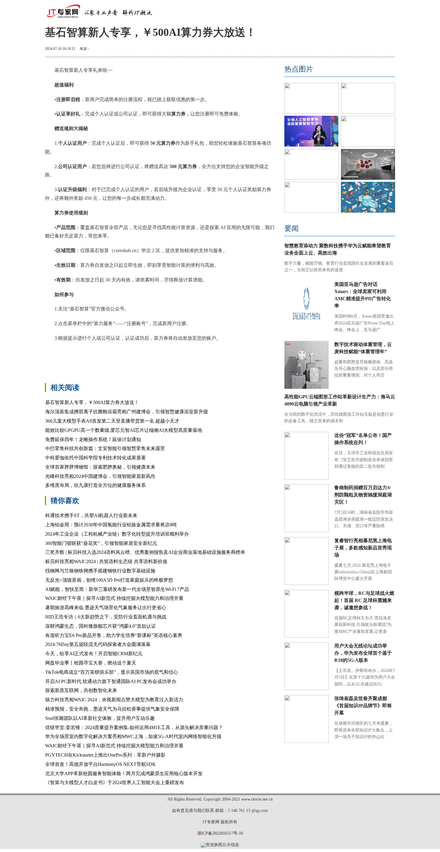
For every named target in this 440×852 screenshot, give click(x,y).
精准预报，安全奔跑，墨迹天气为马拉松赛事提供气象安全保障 (112, 708)
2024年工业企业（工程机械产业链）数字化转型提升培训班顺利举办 (117, 533)
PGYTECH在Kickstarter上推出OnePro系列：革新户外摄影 (105, 754)
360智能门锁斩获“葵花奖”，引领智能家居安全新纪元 (101, 543)
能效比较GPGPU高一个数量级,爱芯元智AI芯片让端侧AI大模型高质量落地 (123, 430)
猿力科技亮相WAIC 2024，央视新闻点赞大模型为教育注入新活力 (114, 699)
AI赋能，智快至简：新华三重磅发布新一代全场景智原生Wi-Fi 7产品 (117, 589)
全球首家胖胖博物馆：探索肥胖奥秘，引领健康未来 (100, 467)
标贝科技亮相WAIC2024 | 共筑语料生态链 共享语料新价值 (106, 561)
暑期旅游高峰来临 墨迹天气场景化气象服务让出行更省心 (105, 607)
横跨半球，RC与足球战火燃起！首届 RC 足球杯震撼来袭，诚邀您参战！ (364, 600)
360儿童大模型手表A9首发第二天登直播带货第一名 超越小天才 (112, 420)
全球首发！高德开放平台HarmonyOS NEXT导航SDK (100, 764)
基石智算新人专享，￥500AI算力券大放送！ (92, 402)
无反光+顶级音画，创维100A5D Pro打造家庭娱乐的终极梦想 (109, 580)
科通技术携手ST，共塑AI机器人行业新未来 (91, 515)
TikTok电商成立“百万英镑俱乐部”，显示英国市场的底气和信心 (111, 672)
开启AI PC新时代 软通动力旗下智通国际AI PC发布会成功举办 (110, 681)
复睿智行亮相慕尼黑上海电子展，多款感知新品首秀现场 (363, 547)
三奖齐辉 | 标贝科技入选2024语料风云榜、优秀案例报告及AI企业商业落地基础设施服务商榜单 (145, 552)
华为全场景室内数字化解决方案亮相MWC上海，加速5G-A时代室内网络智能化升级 (133, 736)
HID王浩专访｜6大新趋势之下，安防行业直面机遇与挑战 (105, 616)
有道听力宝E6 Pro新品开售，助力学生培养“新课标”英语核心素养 (113, 635)
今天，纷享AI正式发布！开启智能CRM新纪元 (93, 653)
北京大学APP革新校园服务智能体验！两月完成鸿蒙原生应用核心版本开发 (124, 773)
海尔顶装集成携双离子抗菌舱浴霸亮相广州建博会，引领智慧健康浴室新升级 (126, 411)
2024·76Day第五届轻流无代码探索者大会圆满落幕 (98, 644)
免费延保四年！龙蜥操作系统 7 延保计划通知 (93, 439)
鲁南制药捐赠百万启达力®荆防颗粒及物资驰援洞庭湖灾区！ (363, 495)
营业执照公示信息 (222, 844)
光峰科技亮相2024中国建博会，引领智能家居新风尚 (100, 476)
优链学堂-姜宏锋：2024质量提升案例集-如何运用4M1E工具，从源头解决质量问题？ (134, 727)
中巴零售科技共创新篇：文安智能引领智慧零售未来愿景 (105, 448)
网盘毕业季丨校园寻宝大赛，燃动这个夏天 (90, 662)
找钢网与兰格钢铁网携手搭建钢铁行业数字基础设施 (100, 570)
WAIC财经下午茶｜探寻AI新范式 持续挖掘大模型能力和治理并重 (114, 598)
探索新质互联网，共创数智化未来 (81, 690)
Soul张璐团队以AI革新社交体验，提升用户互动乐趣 (100, 718)
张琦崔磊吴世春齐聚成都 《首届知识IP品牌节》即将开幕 (363, 705)
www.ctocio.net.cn (257, 799)
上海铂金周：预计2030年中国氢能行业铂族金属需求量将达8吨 (111, 524)
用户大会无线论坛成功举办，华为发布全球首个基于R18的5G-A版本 (363, 653)
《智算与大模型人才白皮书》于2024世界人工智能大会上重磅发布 (114, 782)
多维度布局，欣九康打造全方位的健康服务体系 (95, 485)
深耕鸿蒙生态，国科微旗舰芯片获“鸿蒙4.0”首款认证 (100, 626)
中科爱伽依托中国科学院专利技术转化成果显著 (95, 457)
